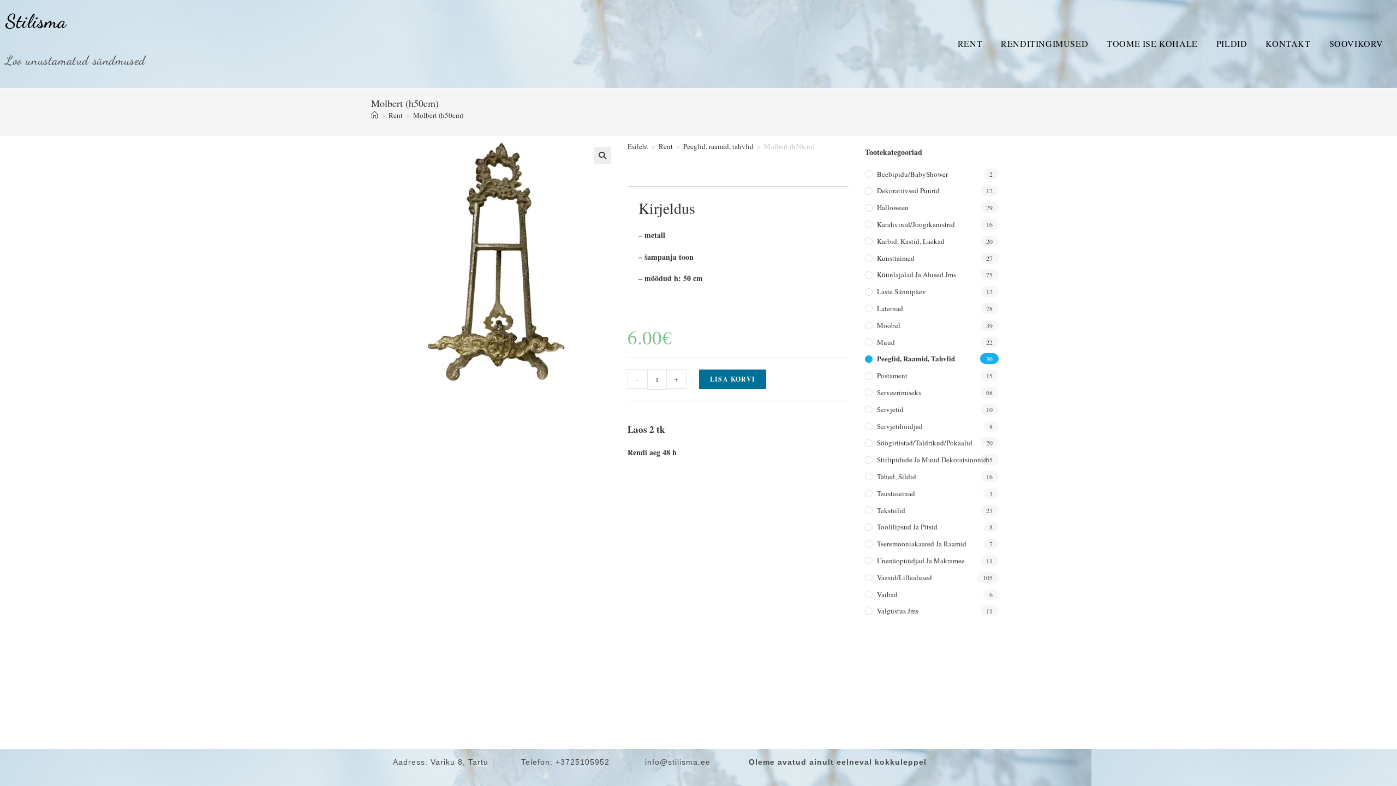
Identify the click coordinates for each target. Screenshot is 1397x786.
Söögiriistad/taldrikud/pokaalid (924, 443)
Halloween (893, 207)
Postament (892, 375)
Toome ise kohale (1152, 43)
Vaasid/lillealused (904, 577)
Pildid (1231, 43)
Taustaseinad (896, 493)
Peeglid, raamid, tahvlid (718, 146)
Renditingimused (1044, 43)
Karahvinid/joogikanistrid (916, 224)
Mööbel (888, 325)
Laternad (890, 308)
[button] (602, 155)
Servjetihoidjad (900, 426)
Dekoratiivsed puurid (908, 190)
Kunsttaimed (896, 258)
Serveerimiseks (899, 392)
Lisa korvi (732, 379)
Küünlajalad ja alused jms (916, 274)
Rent (970, 43)
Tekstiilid (891, 510)
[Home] (374, 115)
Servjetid (890, 409)
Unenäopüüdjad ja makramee (921, 560)
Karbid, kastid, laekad (911, 241)
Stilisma (36, 21)
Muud (886, 342)
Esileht (638, 146)
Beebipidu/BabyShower (912, 174)
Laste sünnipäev (901, 291)
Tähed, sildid (896, 476)
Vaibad (887, 594)
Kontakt (1287, 43)
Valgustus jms (897, 611)
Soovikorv (1356, 43)
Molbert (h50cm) (438, 115)
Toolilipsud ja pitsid (907, 527)
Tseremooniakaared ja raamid (921, 544)
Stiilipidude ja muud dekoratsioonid (932, 460)
